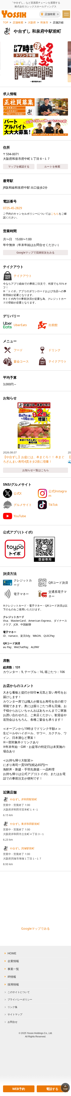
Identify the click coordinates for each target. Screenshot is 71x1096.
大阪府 (32, 22)
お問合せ (12, 1022)
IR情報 (12, 976)
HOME (12, 953)
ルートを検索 (52, 166)
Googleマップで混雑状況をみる (35, 252)
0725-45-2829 (12, 208)
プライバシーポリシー (20, 999)
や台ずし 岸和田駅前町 (23, 799)
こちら (55, 213)
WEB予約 (18, 1089)
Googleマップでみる (35, 928)
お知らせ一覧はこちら (35, 470)
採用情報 (13, 984)
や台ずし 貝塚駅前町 (22, 848)
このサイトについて (19, 992)
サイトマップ (15, 1014)
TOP (5, 22)
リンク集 (12, 1007)
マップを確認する (18, 166)
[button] (44, 549)
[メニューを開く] (66, 14)
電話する (52, 1089)
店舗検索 (50, 14)
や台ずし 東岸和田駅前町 (25, 824)
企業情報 (13, 961)
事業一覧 (13, 969)
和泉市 (44, 22)
